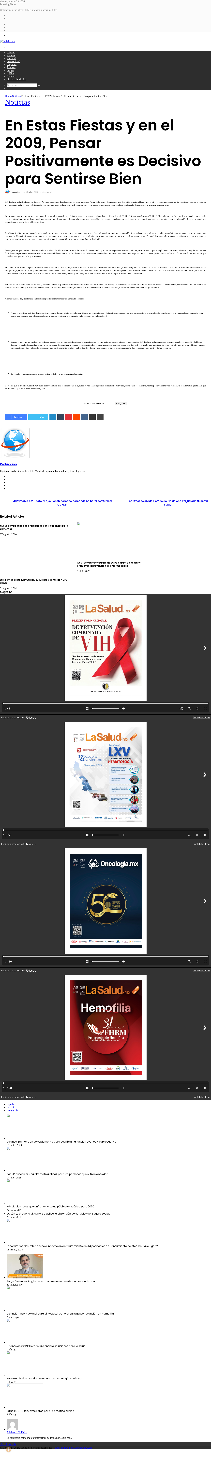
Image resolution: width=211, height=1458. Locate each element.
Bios (11, 73)
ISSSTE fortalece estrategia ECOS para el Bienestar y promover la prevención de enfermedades (108, 564)
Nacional (11, 58)
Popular (11, 1104)
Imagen (10, 70)
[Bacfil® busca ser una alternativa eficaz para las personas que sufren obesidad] (25, 1170)
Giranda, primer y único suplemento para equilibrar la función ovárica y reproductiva (61, 1142)
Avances (11, 67)
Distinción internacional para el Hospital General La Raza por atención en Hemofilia (60, 1314)
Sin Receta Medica (16, 79)
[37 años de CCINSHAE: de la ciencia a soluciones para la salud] (25, 1342)
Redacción (15, 192)
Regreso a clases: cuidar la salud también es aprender (27, 10)
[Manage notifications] (8, 1449)
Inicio (12, 52)
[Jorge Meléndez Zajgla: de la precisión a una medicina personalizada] (25, 1277)
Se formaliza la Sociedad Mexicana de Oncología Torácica (44, 1378)
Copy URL (121, 403)
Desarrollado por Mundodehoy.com (73, 1447)
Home (8, 96)
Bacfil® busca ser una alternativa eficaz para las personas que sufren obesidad (57, 1174)
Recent (10, 1107)
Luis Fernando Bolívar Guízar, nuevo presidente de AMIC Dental (33, 581)
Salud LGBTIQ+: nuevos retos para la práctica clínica (40, 1411)
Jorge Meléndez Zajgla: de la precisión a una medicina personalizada (51, 1281)
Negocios (11, 64)
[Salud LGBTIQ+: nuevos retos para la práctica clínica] (25, 1407)
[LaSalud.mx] (7, 41)
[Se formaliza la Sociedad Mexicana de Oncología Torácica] (25, 1374)
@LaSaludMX (8, 1444)
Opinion (11, 76)
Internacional (13, 61)
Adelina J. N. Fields (17, 1432)
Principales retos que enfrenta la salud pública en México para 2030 (50, 1206)
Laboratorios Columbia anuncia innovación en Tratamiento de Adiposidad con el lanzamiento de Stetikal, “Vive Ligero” (82, 1246)
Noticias (11, 55)
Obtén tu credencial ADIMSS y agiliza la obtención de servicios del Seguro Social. (58, 1214)
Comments (12, 1110)
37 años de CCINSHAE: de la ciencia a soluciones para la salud (46, 1346)
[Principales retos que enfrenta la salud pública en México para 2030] (25, 1203)
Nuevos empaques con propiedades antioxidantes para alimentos (34, 527)
